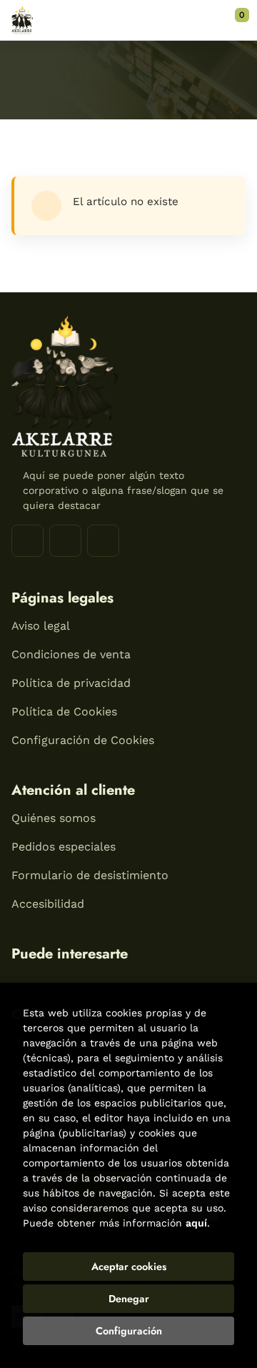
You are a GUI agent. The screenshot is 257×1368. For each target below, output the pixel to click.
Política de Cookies (64, 711)
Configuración (129, 1331)
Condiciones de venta (71, 654)
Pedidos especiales (63, 846)
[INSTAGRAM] (65, 541)
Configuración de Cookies (82, 740)
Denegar (129, 1299)
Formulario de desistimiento (89, 875)
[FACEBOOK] (27, 541)
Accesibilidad (47, 904)
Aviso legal (40, 626)
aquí (196, 1223)
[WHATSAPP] (103, 541)
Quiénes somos (53, 818)
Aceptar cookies (128, 1266)
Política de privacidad (71, 683)
